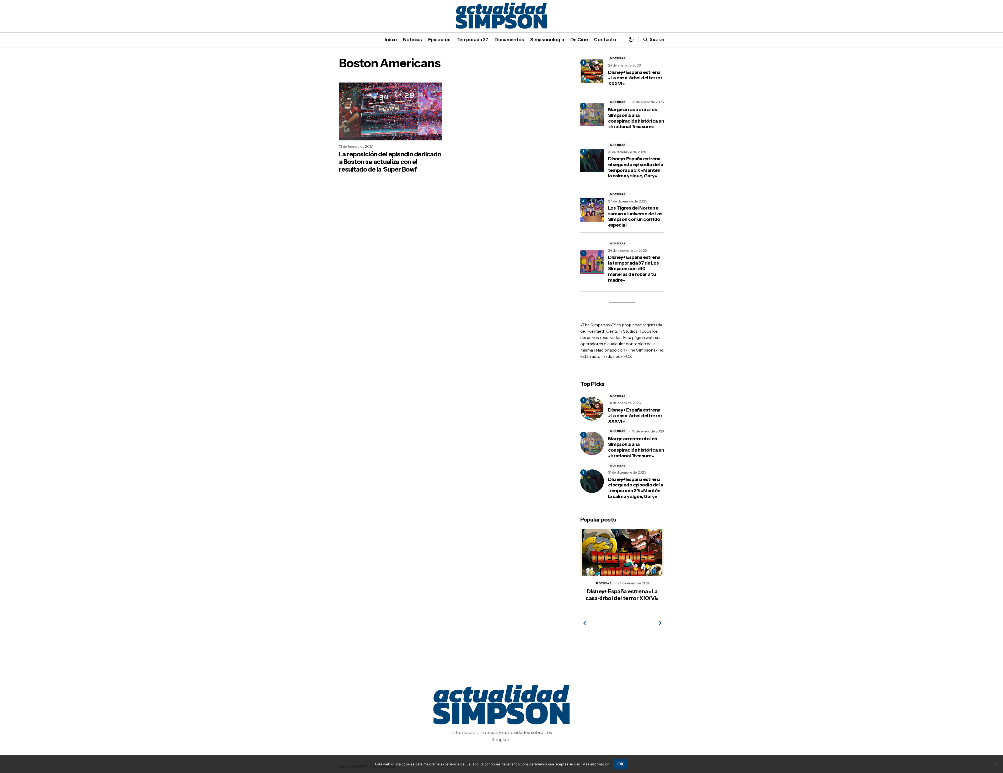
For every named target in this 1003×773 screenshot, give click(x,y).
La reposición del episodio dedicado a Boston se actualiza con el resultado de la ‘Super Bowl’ (390, 162)
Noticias (618, 58)
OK (620, 763)
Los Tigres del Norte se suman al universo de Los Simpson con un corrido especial (635, 216)
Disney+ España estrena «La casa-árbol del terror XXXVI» (635, 78)
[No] (996, 763)
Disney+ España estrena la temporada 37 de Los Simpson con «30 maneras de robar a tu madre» (634, 269)
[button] (631, 39)
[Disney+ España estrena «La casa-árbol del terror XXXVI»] (592, 409)
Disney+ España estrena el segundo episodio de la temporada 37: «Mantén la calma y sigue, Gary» (635, 167)
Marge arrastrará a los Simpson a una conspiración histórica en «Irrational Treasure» (636, 118)
